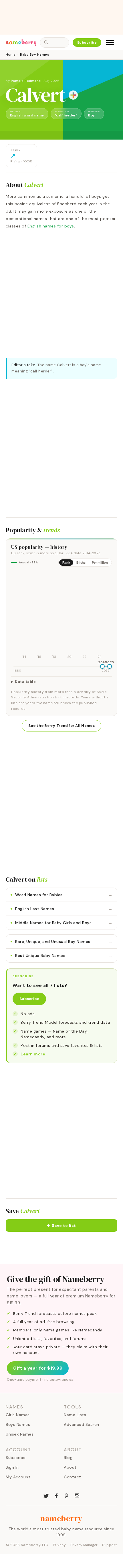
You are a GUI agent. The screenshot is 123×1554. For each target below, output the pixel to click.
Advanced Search (81, 1424)
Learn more (33, 1054)
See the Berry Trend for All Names (61, 725)
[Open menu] (110, 42)
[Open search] (54, 42)
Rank (66, 562)
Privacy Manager (84, 1545)
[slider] (102, 666)
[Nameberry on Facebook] (56, 1495)
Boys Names (18, 1424)
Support (109, 1545)
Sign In (12, 1467)
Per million (100, 562)
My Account (18, 1477)
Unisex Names (19, 1434)
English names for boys (50, 226)
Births (81, 562)
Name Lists (75, 1414)
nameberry (61, 1518)
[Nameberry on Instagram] (77, 1495)
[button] (61, 1225)
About (70, 1467)
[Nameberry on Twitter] (46, 1495)
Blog (68, 1457)
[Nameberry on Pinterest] (67, 1495)
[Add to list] (73, 95)
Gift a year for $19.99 (37, 1368)
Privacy (59, 1545)
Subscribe (87, 42)
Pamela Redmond (26, 81)
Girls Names (18, 1414)
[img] (61, 615)
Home (10, 55)
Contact (72, 1477)
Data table (25, 682)
